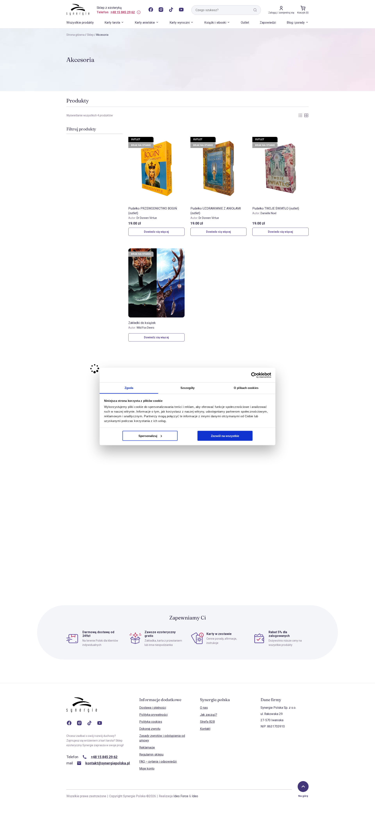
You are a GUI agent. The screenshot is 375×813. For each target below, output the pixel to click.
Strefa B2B (207, 722)
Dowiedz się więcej (156, 231)
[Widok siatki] (306, 115)
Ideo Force (180, 796)
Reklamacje (147, 747)
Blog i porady (296, 22)
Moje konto (146, 768)
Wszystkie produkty (80, 22)
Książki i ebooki (215, 22)
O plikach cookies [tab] (246, 388)
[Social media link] (151, 10)
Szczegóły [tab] (187, 388)
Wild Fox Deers (145, 327)
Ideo (195, 796)
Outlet (245, 22)
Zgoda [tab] (129, 388)
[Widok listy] (300, 115)
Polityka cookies (150, 722)
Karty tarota (112, 22)
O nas (204, 708)
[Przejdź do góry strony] (303, 786)
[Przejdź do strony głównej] (81, 708)
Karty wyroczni (180, 22)
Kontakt (205, 729)
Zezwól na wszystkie (225, 435)
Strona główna (75, 34)
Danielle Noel (268, 213)
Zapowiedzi (268, 22)
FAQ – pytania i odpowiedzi (158, 761)
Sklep (90, 34)
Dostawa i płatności (152, 708)
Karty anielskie (145, 22)
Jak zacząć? (208, 715)
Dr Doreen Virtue (147, 217)
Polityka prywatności (153, 715)
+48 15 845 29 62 (122, 12)
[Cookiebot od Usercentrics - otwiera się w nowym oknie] (254, 375)
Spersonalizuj (147, 435)
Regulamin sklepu (151, 754)
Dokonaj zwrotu (149, 729)
